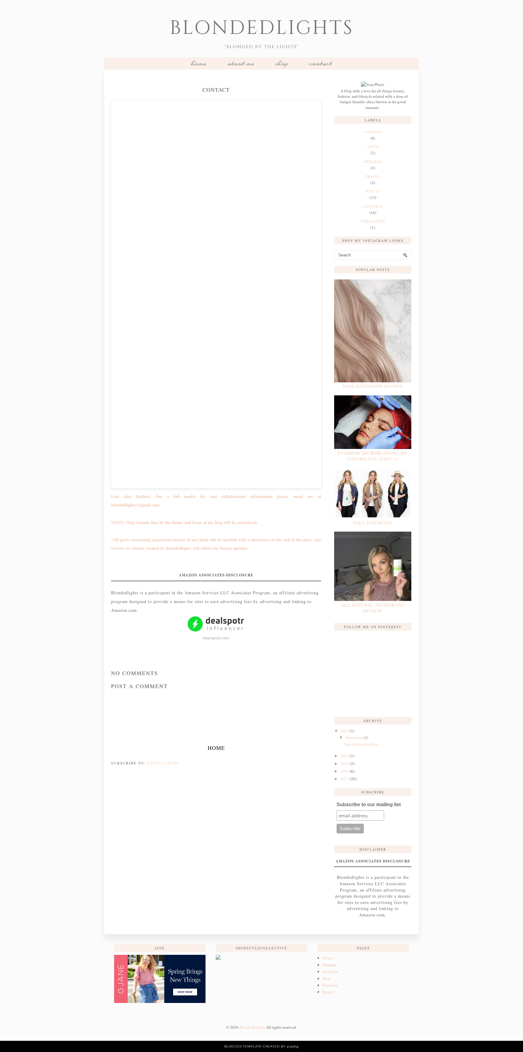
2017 (344, 778)
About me (240, 63)
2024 (344, 731)
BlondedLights (261, 28)
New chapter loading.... (362, 744)
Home (198, 63)
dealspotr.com (216, 638)
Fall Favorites (373, 523)
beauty (372, 191)
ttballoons (372, 221)
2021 (344, 763)
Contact (320, 63)
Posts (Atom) (163, 762)
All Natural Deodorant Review (373, 608)
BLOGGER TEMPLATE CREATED (252, 1046)
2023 (344, 755)
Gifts (372, 146)
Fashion (373, 132)
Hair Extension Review (373, 386)
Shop (281, 63)
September (354, 737)
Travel (372, 176)
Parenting (330, 985)
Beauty (328, 991)
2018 (344, 771)
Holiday (372, 161)
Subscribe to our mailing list (369, 804)
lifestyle (373, 206)
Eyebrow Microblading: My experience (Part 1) (373, 456)
